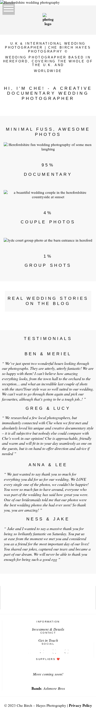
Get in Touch (48, 640)
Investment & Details (48, 629)
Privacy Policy (80, 705)
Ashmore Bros (54, 688)
